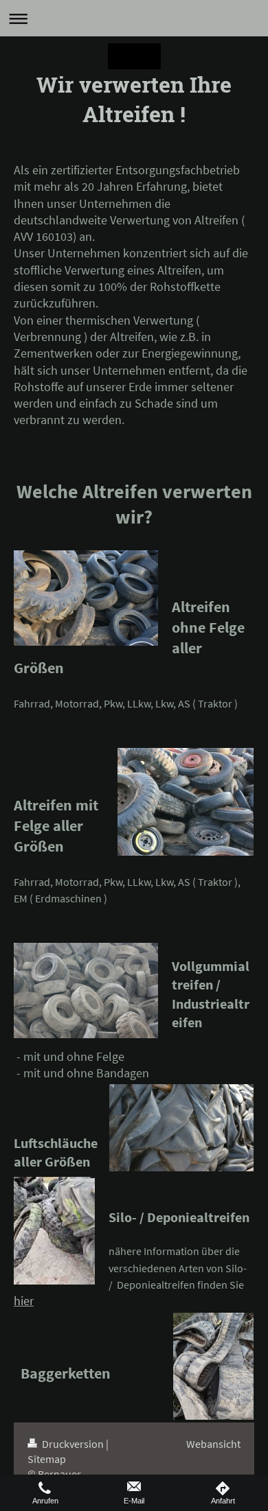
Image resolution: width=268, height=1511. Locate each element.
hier (24, 1301)
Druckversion (73, 1444)
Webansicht (213, 1444)
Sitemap (46, 1459)
